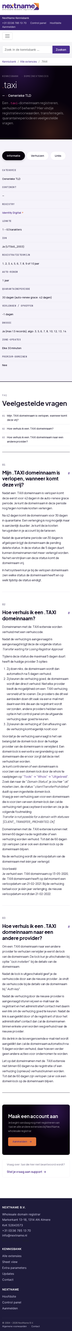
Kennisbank (9, 61)
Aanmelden (9, 26)
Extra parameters (14, 1268)
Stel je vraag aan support (26, 1172)
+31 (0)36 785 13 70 (14, 22)
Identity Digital (11, 212)
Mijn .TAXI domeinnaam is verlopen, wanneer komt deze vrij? (37, 417)
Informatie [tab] (13, 155)
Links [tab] (58, 155)
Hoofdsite (55, 22)
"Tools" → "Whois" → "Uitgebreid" (45, 777)
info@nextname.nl (14, 1235)
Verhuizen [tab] (37, 155)
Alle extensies (28, 61)
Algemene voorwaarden (14, 1326)
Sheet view (10, 1262)
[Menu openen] (7, 36)
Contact (7, 1279)
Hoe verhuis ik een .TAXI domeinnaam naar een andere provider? (35, 439)
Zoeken (61, 49)
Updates (8, 1274)
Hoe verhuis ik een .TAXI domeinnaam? (30, 428)
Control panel (38, 22)
